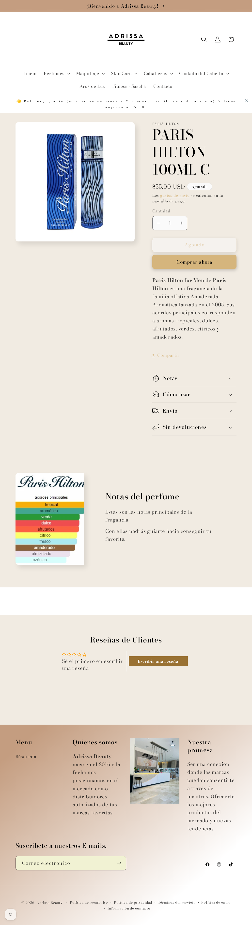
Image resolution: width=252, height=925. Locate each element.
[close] (246, 100)
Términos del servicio (176, 902)
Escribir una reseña (158, 661)
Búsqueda (26, 756)
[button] (56, 73)
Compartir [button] (168, 355)
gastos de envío (174, 195)
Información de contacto (129, 908)
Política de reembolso (89, 902)
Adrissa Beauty (49, 902)
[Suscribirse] (119, 863)
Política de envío (216, 902)
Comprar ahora (194, 262)
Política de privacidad (133, 902)
